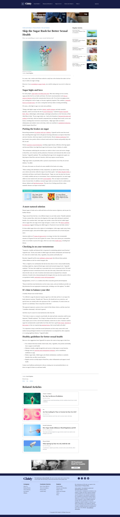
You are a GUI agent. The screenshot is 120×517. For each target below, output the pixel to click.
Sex (43, 409)
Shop (57, 494)
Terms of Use (78, 485)
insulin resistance (51, 109)
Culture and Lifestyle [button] (68, 3)
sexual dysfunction (48, 111)
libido (23, 381)
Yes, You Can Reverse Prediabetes (53, 396)
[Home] (28, 4)
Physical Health (36, 27)
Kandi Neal (46, 414)
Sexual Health (59, 486)
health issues (58, 240)
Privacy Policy (43, 489)
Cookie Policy (43, 491)
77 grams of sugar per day (39, 236)
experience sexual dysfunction (34, 145)
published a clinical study (46, 258)
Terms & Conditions (44, 488)
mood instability (47, 178)
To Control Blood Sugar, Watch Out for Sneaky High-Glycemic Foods (62, 197)
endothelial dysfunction (64, 123)
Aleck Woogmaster (48, 429)
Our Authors (26, 491)
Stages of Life (59, 489)
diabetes (31, 381)
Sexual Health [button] (36, 3)
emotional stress (46, 325)
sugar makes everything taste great (40, 93)
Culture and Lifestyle (27, 27)
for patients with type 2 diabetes (43, 132)
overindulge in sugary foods (38, 84)
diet (27, 381)
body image (61, 323)
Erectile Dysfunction (75, 39)
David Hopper (47, 445)
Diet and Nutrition (46, 27)
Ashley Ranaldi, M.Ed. (64, 172)
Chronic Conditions (47, 393)
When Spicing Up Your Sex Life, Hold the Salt (56, 443)
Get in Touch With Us (44, 486)
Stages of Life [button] (58, 3)
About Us (26, 486)
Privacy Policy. (86, 485)
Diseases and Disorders (61, 488)
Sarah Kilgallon (29, 73)
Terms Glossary (27, 489)
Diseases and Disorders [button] (47, 3)
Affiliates (25, 493)
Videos (57, 493)
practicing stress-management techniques (44, 350)
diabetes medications (61, 137)
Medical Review (27, 488)
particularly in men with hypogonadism (44, 277)
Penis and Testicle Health (76, 30)
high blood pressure (38, 183)
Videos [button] (77, 3)
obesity (44, 109)
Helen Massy (47, 398)
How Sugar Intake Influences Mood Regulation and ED (37, 196)
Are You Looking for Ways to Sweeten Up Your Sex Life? (60, 412)
